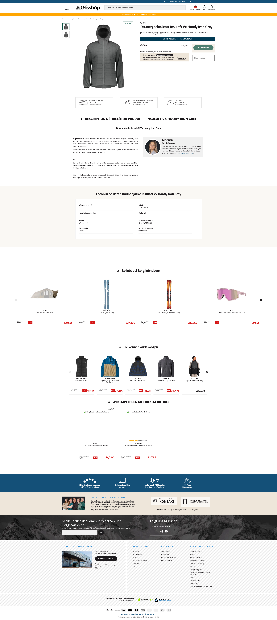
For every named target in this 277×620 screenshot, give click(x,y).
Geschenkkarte (137, 554)
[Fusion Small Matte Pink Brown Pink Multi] (231, 294)
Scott (144, 23)
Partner (192, 566)
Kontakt (192, 554)
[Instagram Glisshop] (161, 532)
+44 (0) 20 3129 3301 (185, 153)
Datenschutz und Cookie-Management (142, 614)
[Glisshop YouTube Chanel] (166, 532)
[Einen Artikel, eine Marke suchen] (182, 8)
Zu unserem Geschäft (106, 559)
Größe (143, 45)
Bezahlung (136, 551)
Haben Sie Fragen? (196, 551)
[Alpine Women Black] (82, 367)
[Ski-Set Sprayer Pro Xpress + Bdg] (169, 294)
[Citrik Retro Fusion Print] (138, 367)
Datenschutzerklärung (168, 557)
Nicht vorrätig (203, 48)
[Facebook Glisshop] (156, 532)
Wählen (181, 58)
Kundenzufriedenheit (196, 557)
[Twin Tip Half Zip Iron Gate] (166, 367)
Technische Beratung (197, 563)
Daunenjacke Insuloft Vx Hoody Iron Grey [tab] (138, 128)
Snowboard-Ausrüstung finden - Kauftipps (200, 574)
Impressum (165, 554)
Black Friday (194, 584)
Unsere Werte (165, 551)
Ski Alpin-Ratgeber (196, 569)
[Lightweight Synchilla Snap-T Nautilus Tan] (110, 367)
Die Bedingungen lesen (139, 104)
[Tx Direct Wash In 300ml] (138, 424)
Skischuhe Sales (195, 581)
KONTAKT (166, 501)
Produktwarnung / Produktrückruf (201, 587)
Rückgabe (136, 563)
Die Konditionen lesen (95, 104)
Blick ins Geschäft (167, 560)
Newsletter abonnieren (197, 560)
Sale (191, 578)
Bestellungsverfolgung (140, 560)
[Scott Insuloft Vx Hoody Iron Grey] (104, 56)
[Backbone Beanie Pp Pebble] (96, 424)
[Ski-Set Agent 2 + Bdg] (107, 294)
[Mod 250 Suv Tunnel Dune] (44, 294)
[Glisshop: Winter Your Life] (88, 8)
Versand (135, 557)
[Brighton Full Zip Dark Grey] (194, 367)
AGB (134, 566)
